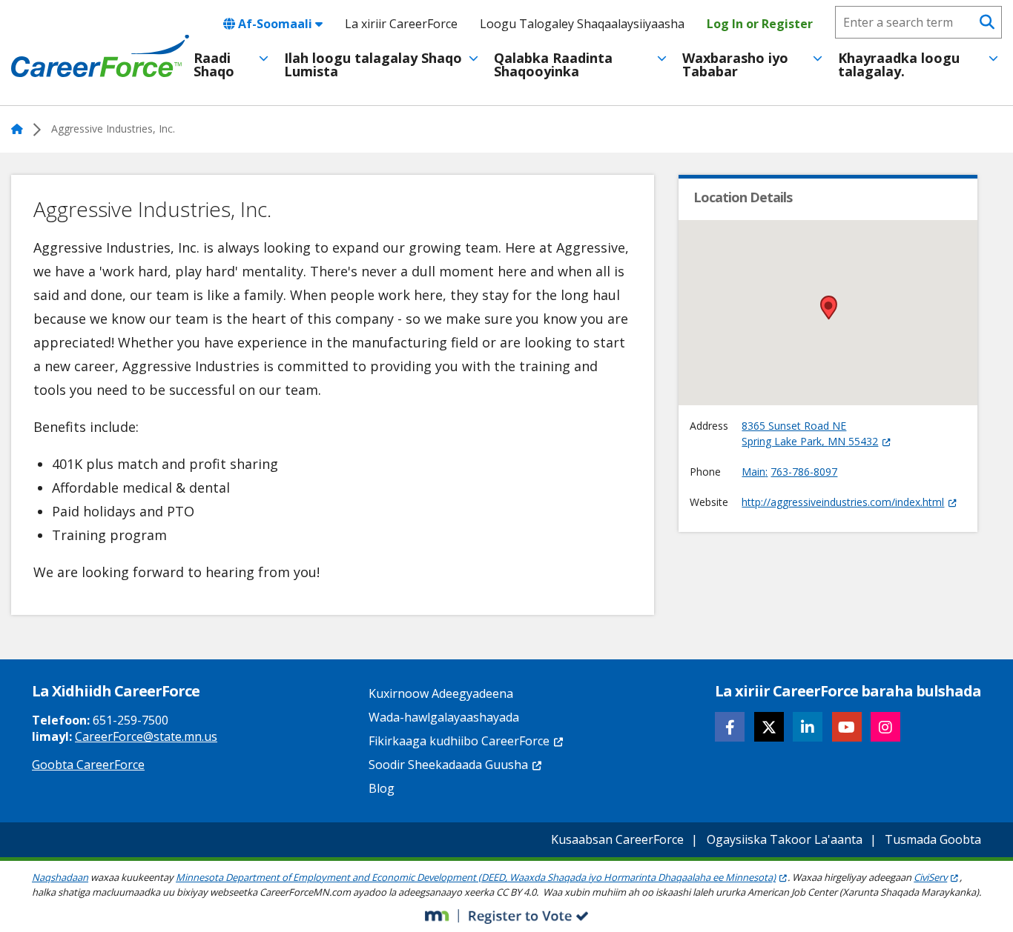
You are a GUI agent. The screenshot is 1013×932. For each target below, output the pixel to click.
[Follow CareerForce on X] (769, 727)
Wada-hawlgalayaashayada (444, 717)
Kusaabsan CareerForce (617, 839)
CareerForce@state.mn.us (146, 736)
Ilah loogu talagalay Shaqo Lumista (373, 64)
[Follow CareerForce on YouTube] (847, 727)
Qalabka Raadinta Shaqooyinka (553, 64)
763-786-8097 (804, 472)
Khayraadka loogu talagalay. (899, 64)
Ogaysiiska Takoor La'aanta (784, 839)
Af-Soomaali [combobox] (275, 24)
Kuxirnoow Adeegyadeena (441, 693)
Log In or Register (760, 24)
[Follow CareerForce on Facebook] (730, 727)
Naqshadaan (60, 877)
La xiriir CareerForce (401, 24)
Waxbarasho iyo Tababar (735, 64)
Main (753, 472)
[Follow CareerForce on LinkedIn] (807, 727)
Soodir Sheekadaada (448, 764)
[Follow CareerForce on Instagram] (885, 727)
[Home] (100, 56)
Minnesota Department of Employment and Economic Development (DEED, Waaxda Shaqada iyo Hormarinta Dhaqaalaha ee (476, 877)
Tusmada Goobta (933, 839)
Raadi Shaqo (214, 64)
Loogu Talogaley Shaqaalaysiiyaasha (582, 24)
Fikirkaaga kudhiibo (459, 741)
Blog (382, 788)
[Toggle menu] (263, 58)
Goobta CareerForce (88, 764)
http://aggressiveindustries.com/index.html (843, 502)
